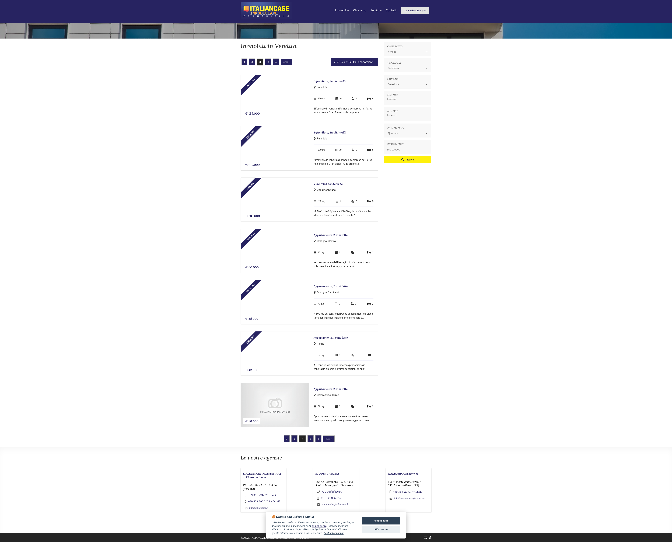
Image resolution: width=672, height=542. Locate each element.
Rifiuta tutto (381, 529)
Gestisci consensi (334, 533)
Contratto (394, 46)
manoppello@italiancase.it (335, 504)
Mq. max (392, 110)
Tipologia (394, 62)
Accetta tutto (381, 520)
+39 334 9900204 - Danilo (264, 501)
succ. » (286, 62)
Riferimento (395, 144)
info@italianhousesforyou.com (409, 498)
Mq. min (392, 94)
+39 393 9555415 (331, 498)
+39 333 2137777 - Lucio (262, 495)
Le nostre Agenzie (415, 10)
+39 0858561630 (332, 491)
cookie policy (319, 525)
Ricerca (409, 159)
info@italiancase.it (258, 507)
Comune (392, 79)
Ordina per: (343, 62)
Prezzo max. (395, 127)
